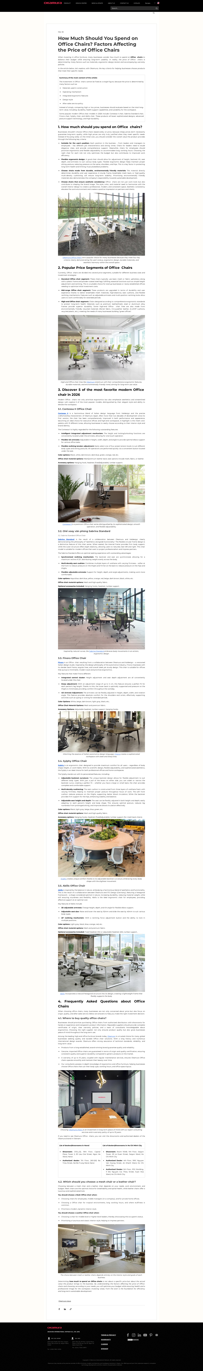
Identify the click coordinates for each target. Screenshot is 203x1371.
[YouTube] (145, 1335)
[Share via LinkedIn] (65, 1309)
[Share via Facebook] (59, 1309)
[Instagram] (133, 1335)
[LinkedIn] (139, 1335)
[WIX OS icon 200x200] (156, 1335)
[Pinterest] (151, 1335)
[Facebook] (128, 1335)
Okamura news (65, 1301)
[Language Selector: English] (156, 3)
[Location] (48, 1338)
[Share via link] (71, 1309)
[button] (154, 13)
